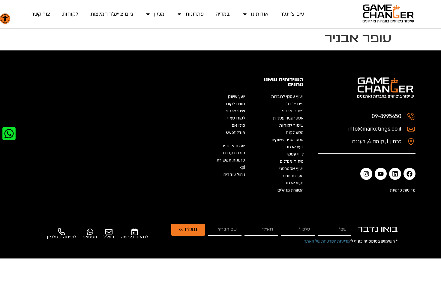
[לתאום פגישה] (134, 231)
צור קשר (41, 14)
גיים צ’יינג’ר (292, 14)
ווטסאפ (89, 237)
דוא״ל (109, 237)
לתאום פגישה (134, 237)
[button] (5, 19)
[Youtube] (381, 174)
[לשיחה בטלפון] (61, 231)
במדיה (223, 14)
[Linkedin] (395, 174)
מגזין (159, 14)
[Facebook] (410, 174)
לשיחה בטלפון (61, 237)
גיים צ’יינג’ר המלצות (111, 14)
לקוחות (70, 14)
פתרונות (194, 14)
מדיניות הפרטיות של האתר (327, 241)
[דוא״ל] (108, 231)
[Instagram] (366, 174)
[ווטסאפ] (90, 231)
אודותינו (259, 14)
